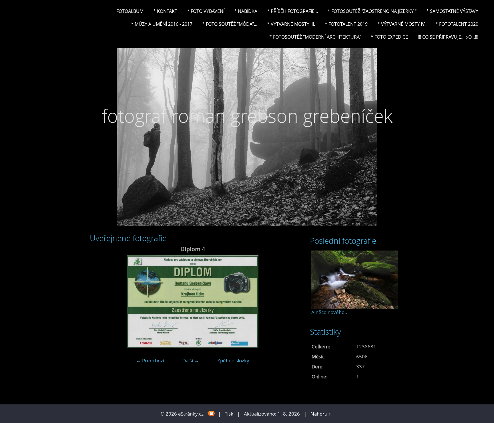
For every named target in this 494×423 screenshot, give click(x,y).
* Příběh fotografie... (292, 11)
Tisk (229, 413)
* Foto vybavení (205, 11)
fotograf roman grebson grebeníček (247, 115)
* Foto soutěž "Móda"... (229, 24)
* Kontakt (165, 11)
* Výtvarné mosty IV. (401, 24)
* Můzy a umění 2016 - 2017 (161, 24)
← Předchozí (150, 360)
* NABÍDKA (245, 11)
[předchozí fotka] (99, 301)
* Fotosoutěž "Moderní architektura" (315, 37)
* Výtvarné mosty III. (291, 24)
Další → (190, 360)
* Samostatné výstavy (452, 11)
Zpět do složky (233, 360)
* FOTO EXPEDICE (389, 37)
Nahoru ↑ (320, 413)
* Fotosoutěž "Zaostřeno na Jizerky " (372, 11)
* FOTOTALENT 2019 (346, 24)
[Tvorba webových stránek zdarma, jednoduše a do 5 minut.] (211, 413)
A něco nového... (330, 312)
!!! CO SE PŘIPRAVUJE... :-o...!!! (448, 37)
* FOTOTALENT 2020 (456, 24)
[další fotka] (286, 301)
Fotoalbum (130, 11)
